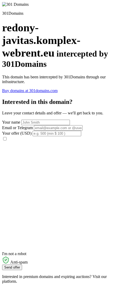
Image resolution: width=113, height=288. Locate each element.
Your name (11, 122)
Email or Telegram (17, 127)
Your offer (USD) (17, 133)
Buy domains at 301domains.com (30, 90)
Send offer (12, 267)
